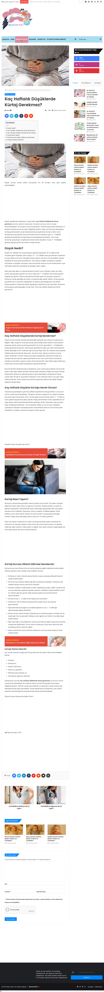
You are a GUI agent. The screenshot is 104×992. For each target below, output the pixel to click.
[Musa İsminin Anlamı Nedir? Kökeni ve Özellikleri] (35, 829)
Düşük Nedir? (11, 128)
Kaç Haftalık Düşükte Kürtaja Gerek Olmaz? (21, 133)
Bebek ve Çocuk (22, 39)
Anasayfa (5, 39)
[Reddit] (31, 116)
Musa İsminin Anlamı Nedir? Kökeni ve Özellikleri (33, 839)
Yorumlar (97, 83)
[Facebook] (7, 116)
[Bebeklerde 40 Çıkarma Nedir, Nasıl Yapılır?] (79, 138)
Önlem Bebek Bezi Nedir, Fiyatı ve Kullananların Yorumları (93, 126)
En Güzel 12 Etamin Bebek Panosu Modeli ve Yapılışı (92, 93)
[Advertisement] (69, 20)
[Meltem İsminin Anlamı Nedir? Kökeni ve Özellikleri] (80, 180)
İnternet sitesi (41, 891)
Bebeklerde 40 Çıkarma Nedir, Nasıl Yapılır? (92, 137)
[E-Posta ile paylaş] (43, 776)
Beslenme (32, 39)
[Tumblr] (21, 116)
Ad (6, 884)
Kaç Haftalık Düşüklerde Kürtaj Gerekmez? (21, 130)
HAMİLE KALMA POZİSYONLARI (92, 103)
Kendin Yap (41, 39)
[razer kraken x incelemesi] (52, 991)
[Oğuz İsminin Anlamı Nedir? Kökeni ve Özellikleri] (93, 180)
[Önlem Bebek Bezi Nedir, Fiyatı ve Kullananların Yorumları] (79, 126)
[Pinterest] (26, 116)
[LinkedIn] (16, 116)
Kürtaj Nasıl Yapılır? (13, 135)
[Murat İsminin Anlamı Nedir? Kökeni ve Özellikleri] (14, 829)
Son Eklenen (86, 83)
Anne (12, 39)
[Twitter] (12, 116)
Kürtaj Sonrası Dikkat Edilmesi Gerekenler (20, 137)
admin (8, 110)
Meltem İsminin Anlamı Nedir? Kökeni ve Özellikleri (45, 2)
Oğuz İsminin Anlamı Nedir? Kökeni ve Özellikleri (92, 189)
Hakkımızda (98, 987)
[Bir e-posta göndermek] (10, 110)
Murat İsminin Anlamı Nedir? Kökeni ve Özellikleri (12, 839)
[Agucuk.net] (17, 19)
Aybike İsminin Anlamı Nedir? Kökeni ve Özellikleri (56, 839)
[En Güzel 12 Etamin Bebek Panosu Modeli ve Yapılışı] (79, 93)
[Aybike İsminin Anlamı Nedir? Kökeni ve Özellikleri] (57, 829)
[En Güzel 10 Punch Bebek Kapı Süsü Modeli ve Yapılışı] (79, 114)
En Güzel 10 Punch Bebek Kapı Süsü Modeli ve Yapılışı (93, 114)
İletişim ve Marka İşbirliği (56, 39)
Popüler (75, 83)
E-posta (8, 891)
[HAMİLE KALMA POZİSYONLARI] (79, 105)
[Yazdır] (48, 776)
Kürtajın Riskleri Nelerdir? (15, 140)
